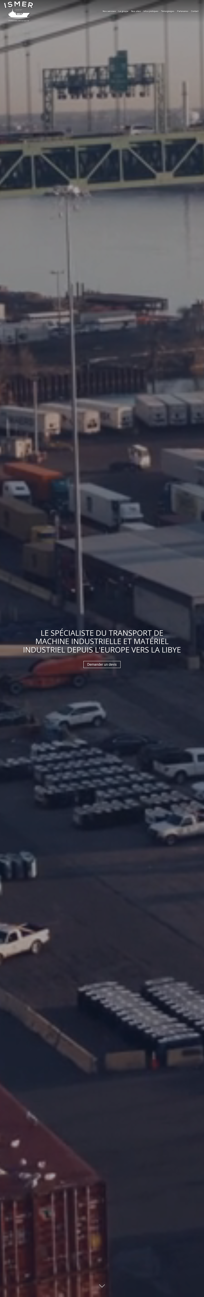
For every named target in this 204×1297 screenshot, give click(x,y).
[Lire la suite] (102, 1286)
